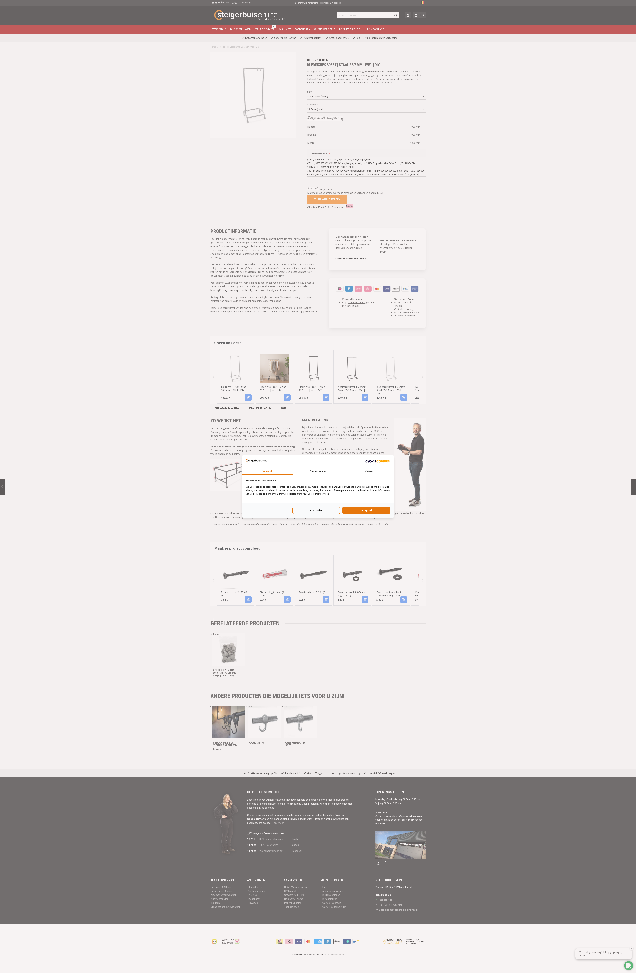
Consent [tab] (267, 471)
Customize (316, 510)
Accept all (366, 510)
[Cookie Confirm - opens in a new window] (377, 461)
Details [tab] (369, 471)
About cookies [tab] (318, 471)
